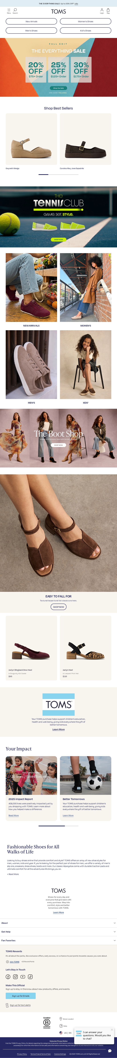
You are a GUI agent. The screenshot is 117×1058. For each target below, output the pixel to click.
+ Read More (13, 874)
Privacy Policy (21, 1043)
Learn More (59, 729)
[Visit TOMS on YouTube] (23, 976)
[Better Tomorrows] (85, 775)
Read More (14, 815)
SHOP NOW (58, 606)
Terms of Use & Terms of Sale (41, 1054)
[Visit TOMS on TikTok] (30, 976)
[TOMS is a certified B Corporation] (46, 1023)
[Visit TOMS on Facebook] (8, 976)
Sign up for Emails (20, 995)
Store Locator (68, 1019)
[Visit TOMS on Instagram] (15, 976)
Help (65, 1026)
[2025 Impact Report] (31, 775)
